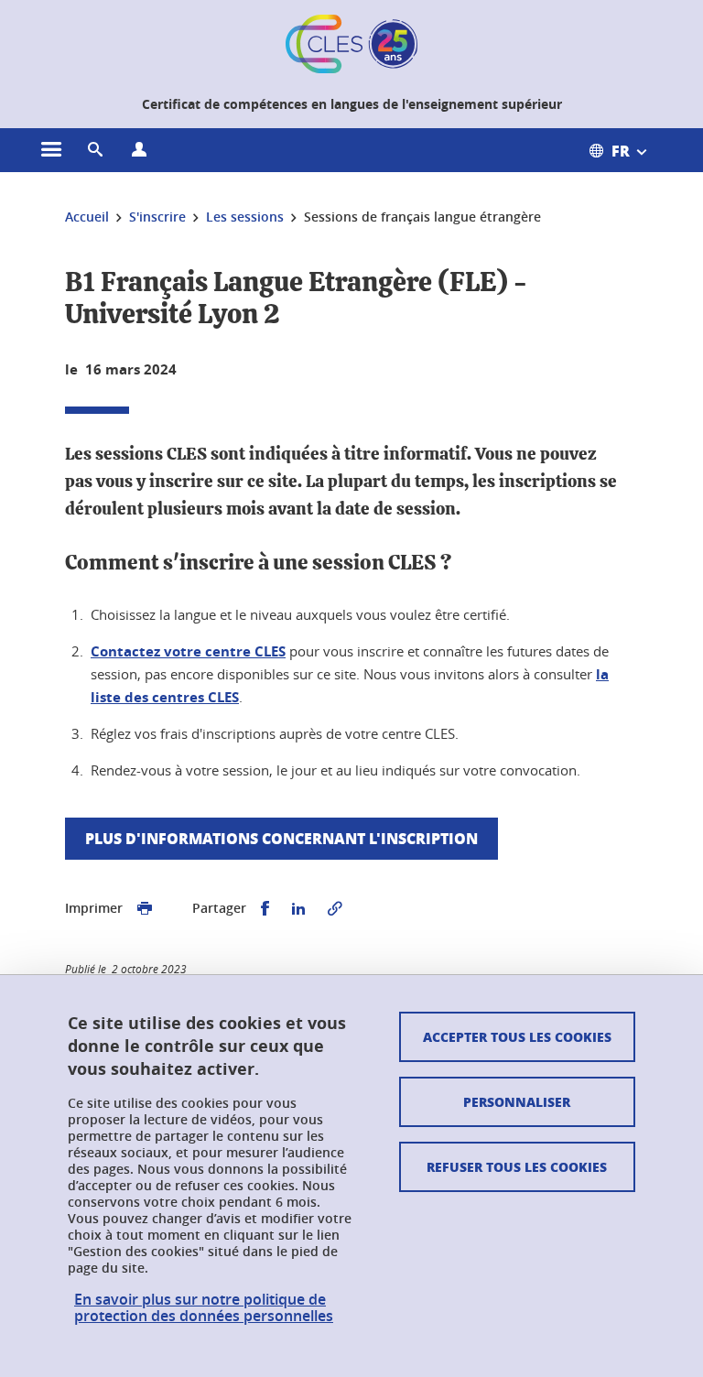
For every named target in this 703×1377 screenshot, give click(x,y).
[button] (95, 150)
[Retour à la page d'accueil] (351, 44)
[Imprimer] (145, 908)
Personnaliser (516, 1101)
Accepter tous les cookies (517, 1036)
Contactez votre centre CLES (188, 651)
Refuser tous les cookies (517, 1166)
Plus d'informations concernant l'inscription (281, 838)
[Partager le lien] (335, 908)
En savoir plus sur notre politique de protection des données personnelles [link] (203, 1307)
